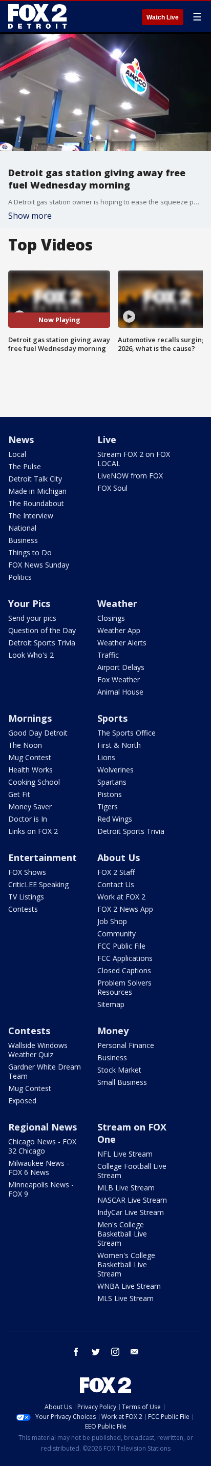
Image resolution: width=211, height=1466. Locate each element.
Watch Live (162, 17)
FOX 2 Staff (116, 872)
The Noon (25, 745)
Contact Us (115, 884)
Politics (20, 577)
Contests (23, 909)
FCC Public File (121, 946)
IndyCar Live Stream (130, 1212)
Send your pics (32, 618)
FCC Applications (125, 958)
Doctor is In (27, 819)
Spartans (111, 782)
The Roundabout (36, 503)
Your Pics (29, 603)
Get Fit (19, 794)
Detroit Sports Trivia (41, 642)
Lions (106, 757)
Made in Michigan (37, 491)
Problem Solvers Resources (124, 987)
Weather (117, 603)
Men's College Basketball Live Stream (122, 1234)
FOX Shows (27, 872)
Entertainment (42, 857)
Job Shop (112, 921)
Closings (111, 618)
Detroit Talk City (35, 479)
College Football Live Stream (131, 1170)
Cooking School (34, 782)
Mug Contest (29, 757)
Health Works (30, 769)
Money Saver (30, 806)
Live (106, 439)
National (22, 528)
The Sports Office (126, 733)
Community (116, 933)
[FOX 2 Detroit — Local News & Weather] (38, 16)
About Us (118, 857)
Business (23, 540)
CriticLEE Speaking (38, 884)
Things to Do (30, 552)
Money (113, 1030)
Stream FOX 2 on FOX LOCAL (133, 458)
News (21, 439)
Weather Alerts (121, 642)
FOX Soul (112, 488)
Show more (30, 215)
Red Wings (114, 819)
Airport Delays (120, 667)
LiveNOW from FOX (130, 475)
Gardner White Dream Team (44, 1071)
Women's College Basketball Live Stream (126, 1264)
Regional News (42, 1127)
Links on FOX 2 (33, 831)
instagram (115, 1352)
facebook (76, 1352)
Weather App (118, 630)
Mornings (30, 718)
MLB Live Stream (126, 1187)
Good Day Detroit (38, 733)
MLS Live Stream (125, 1298)
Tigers (107, 806)
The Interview (30, 515)
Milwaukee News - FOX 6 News (38, 1167)
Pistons (109, 794)
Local (17, 454)
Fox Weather (118, 679)
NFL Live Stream (125, 1154)
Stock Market (119, 1070)
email (134, 1352)
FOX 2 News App (125, 909)
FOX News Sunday (38, 565)
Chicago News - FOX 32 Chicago (42, 1146)
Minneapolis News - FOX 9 (41, 1189)
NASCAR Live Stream (132, 1200)
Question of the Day (42, 630)
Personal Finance (125, 1045)
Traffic (108, 655)
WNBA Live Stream (129, 1286)
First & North (119, 745)
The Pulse (24, 466)
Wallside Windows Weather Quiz (38, 1049)
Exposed (22, 1100)
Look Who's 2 (31, 655)
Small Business (122, 1082)
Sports (112, 718)
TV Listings (26, 897)
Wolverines (115, 769)
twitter (96, 1352)
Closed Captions (124, 970)
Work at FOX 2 (121, 897)
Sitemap (110, 1004)
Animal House (120, 692)
